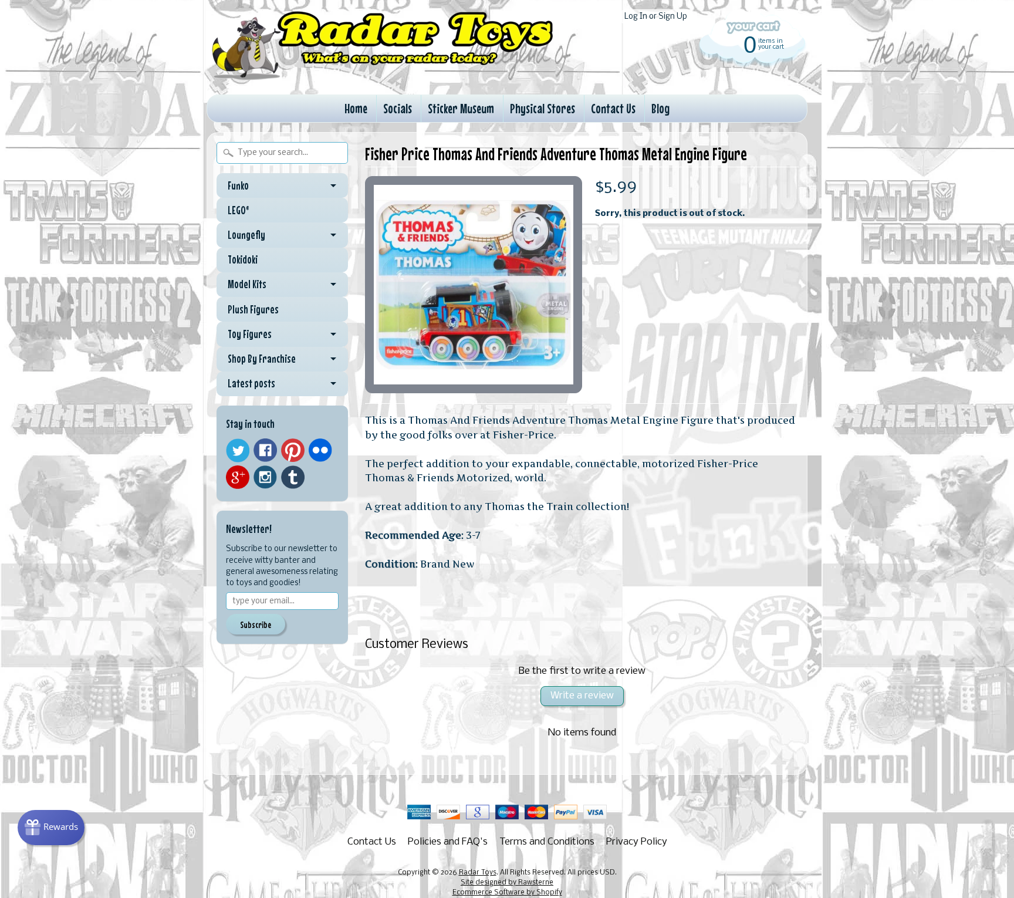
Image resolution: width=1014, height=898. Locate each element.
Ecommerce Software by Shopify (507, 892)
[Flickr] (320, 450)
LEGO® (238, 210)
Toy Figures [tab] (250, 334)
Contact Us (613, 108)
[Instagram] (265, 477)
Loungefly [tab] (246, 234)
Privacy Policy (636, 842)
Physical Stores (542, 108)
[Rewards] (51, 827)
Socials (397, 108)
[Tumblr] (293, 477)
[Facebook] (265, 450)
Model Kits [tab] (247, 284)
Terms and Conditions (546, 842)
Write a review (582, 695)
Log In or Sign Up (655, 16)
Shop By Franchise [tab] (262, 358)
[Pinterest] (293, 450)
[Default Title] (473, 284)
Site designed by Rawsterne (507, 882)
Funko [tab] (238, 185)
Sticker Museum (461, 108)
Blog (660, 108)
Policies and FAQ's (448, 842)
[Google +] (237, 477)
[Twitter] (237, 450)
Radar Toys (477, 872)
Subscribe (255, 624)
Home (355, 108)
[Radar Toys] (383, 77)
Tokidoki (243, 259)
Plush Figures (253, 309)
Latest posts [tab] (251, 383)
